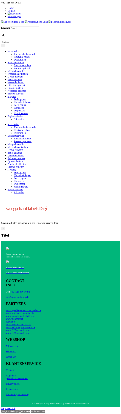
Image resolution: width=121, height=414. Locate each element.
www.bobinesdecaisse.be (18, 324)
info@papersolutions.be (18, 297)
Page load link (8, 408)
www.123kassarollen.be (18, 333)
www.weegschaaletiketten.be (20, 316)
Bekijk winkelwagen (10, 411)
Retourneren (12, 389)
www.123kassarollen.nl (18, 330)
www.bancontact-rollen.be (15, 320)
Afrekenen (25, 411)
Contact (10, 370)
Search (5, 28)
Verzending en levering (17, 394)
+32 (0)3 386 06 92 (20, 291)
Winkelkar (11, 351)
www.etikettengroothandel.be (20, 327)
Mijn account (12, 346)
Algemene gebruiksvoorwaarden (17, 377)
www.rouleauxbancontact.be (20, 313)
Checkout (11, 357)
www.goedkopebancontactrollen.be (23, 310)
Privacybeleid (13, 383)
